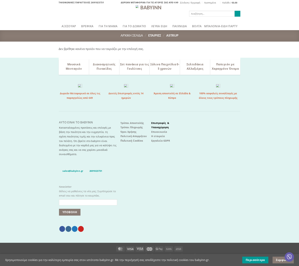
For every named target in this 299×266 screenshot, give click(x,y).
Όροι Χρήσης (128, 131)
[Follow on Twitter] (75, 229)
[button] (190, 2)
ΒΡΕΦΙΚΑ (87, 26)
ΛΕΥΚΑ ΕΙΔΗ (159, 26)
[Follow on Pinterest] (81, 229)
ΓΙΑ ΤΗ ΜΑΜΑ (108, 26)
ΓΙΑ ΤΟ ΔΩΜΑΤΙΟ (134, 26)
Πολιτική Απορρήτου (133, 136)
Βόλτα (197, 26)
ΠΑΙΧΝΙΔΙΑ (179, 26)
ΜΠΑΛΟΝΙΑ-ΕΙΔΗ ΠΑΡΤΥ (220, 26)
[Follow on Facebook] (62, 229)
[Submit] (237, 14)
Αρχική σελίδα (132, 35)
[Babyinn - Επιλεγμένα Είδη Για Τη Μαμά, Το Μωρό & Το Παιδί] (149, 13)
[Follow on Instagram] (68, 229)
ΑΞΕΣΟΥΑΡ (69, 26)
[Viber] (289, 257)
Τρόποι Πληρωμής (131, 127)
